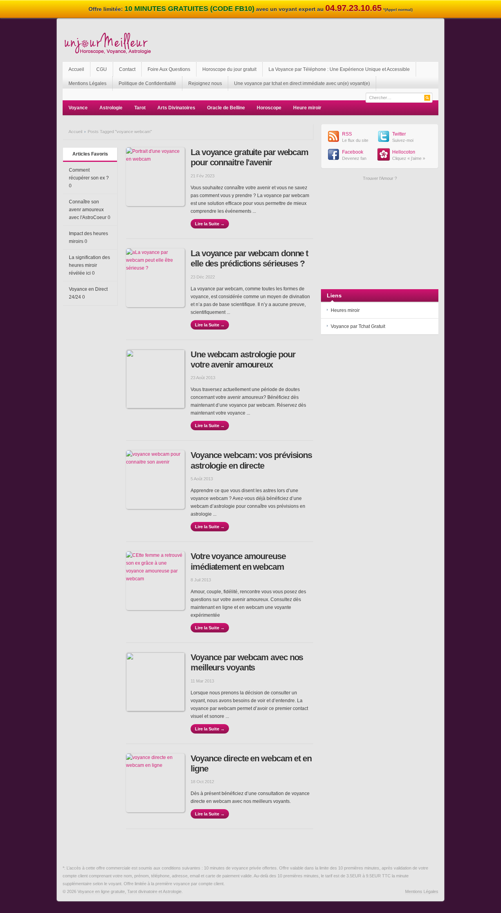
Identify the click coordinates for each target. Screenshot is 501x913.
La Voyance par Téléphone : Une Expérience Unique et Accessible (339, 69)
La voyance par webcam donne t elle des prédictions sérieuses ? (249, 258)
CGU (101, 69)
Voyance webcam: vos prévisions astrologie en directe (251, 460)
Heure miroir (307, 108)
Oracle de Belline (226, 108)
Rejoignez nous (205, 83)
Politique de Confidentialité (147, 83)
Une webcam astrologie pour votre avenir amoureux (243, 360)
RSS (347, 134)
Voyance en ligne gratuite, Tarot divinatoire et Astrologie (129, 891)
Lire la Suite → (210, 223)
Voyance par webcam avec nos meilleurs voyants (247, 662)
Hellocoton (403, 152)
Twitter (399, 134)
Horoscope (269, 108)
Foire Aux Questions (169, 69)
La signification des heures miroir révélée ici (89, 265)
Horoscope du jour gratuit (229, 69)
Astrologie (111, 108)
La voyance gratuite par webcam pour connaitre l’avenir (249, 157)
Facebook (352, 152)
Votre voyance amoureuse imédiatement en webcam (238, 561)
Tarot (140, 108)
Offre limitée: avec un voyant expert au (250, 9)
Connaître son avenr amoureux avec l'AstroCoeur (87, 209)
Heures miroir (345, 310)
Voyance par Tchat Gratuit (358, 326)
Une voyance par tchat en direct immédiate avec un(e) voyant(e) (302, 83)
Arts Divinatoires (176, 108)
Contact (127, 69)
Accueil (76, 69)
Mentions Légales (87, 83)
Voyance (78, 108)
